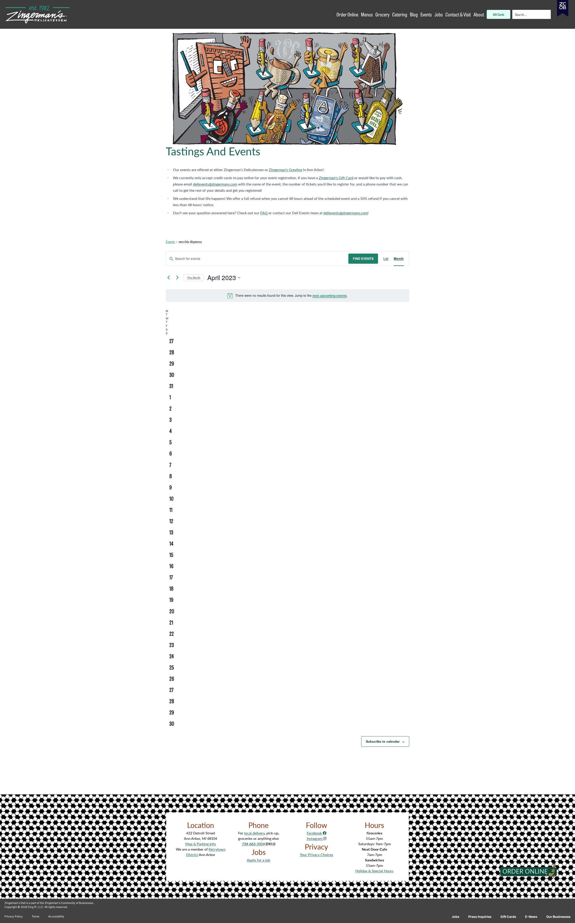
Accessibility (56, 916)
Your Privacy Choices (316, 854)
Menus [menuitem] (367, 14)
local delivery (254, 833)
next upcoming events (329, 295)
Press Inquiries (479, 917)
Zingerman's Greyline (285, 169)
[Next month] (177, 277)
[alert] (287, 295)
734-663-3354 (253, 843)
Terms (35, 916)
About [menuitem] (478, 14)
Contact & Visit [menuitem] (458, 14)
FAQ (264, 212)
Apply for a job (258, 860)
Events (170, 242)
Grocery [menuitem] (382, 14)
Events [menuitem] (426, 14)
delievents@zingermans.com (215, 184)
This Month (193, 277)
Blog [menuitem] (414, 14)
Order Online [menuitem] (347, 14)
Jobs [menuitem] (438, 14)
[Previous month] (168, 277)
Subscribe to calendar (383, 741)
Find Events (363, 258)
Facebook (315, 833)
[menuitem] (532, 14)
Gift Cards (508, 917)
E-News (531, 917)
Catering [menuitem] (399, 14)
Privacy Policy (13, 916)
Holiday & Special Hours (374, 870)
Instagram (315, 838)
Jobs (455, 917)
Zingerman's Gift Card (336, 177)
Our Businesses (558, 917)
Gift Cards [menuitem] (498, 14)
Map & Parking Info (200, 843)
